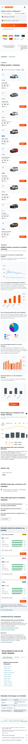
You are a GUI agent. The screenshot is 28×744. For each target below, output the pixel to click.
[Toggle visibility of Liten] (16, 335)
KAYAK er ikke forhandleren (8, 735)
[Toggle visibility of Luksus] (6, 338)
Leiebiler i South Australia (14, 721)
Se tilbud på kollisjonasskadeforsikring (10, 628)
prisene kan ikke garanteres (9, 731)
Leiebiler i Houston (8, 670)
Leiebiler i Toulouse (8, 683)
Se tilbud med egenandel (6, 642)
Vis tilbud (23, 87)
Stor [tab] (16, 423)
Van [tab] (23, 423)
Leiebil (10, 720)
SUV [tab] (20, 423)
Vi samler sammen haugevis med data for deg (13, 737)
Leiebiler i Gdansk (7, 674)
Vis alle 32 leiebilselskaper (7, 610)
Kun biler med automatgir (8, 29)
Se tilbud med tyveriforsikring (8, 629)
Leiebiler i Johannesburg (9, 672)
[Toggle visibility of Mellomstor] (7, 335)
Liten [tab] (3, 423)
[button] (2, 7)
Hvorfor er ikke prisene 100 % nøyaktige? (11, 740)
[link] (14, 404)
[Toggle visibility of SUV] (6, 337)
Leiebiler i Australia (4, 721)
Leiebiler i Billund (7, 676)
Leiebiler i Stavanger (8, 685)
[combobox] (7, 13)
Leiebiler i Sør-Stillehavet (17, 720)
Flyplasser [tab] (17, 657)
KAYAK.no (5, 720)
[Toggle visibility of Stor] (16, 337)
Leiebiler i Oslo (7, 680)
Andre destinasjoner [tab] (7, 657)
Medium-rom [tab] (9, 423)
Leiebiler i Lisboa (7, 678)
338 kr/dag (16, 11)
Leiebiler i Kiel (6, 668)
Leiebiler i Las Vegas (8, 681)
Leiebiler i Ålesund (7, 666)
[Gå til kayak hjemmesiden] (9, 7)
